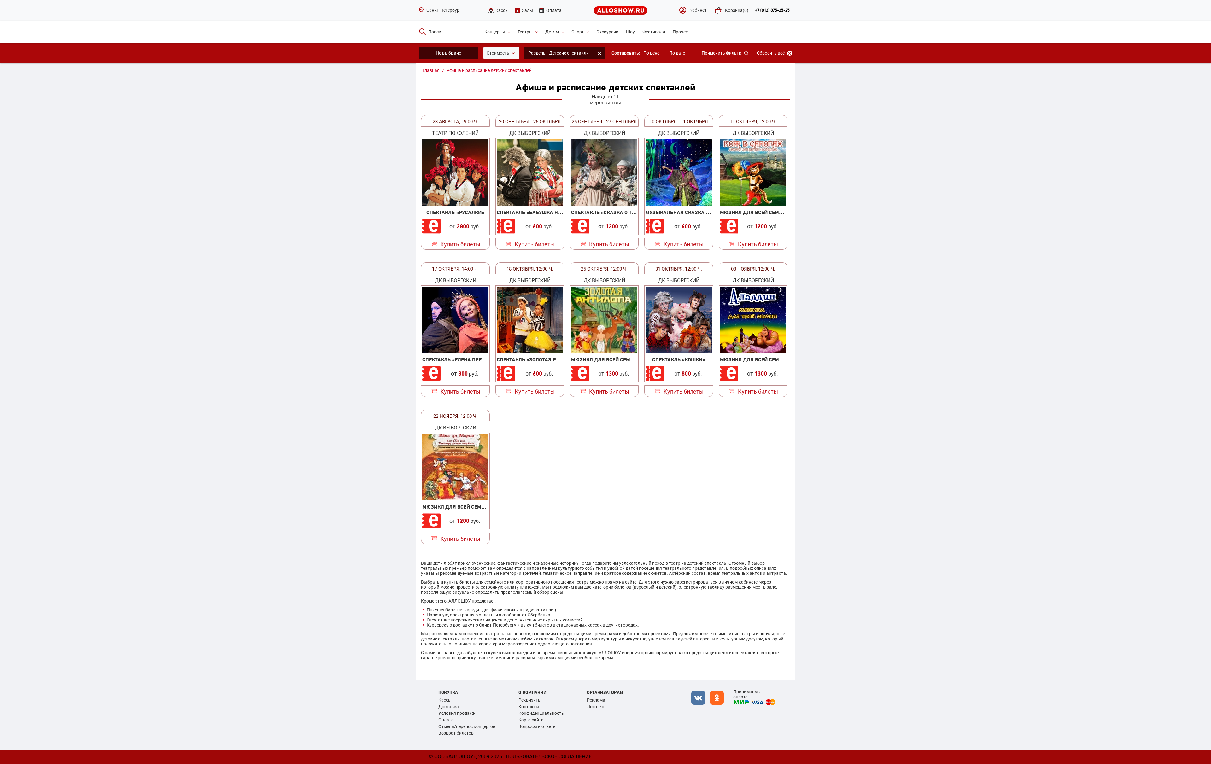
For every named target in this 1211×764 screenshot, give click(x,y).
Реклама (596, 700)
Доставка (448, 706)
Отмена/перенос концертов (466, 726)
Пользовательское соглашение (549, 757)
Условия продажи (457, 713)
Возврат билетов (456, 733)
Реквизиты (529, 700)
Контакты (528, 706)
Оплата (446, 719)
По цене (651, 52)
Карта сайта (531, 719)
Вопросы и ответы (537, 726)
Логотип (595, 706)
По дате (677, 52)
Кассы (445, 700)
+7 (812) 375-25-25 (772, 10)
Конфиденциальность (541, 713)
